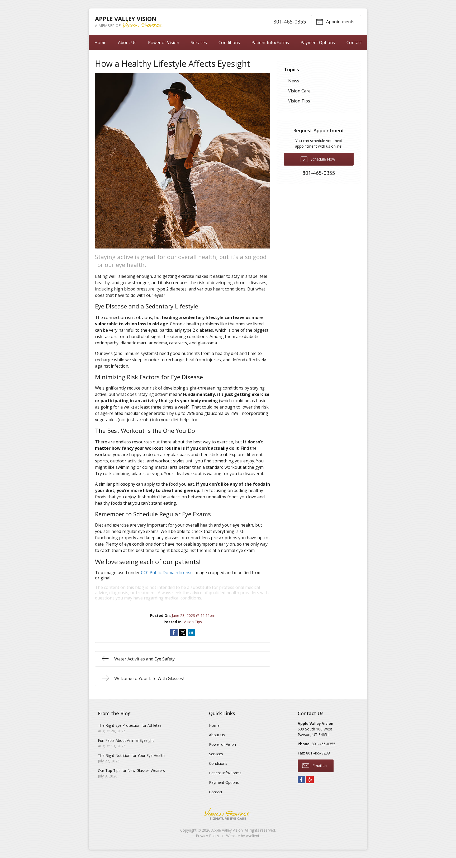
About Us (127, 42)
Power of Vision (163, 42)
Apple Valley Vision (227, 830)
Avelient (252, 835)
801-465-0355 (289, 21)
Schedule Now (322, 159)
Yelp (310, 779)
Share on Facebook (174, 632)
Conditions (229, 42)
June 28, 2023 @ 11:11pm (193, 615)
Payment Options (318, 42)
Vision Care (299, 91)
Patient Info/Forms (270, 42)
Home (100, 42)
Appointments (339, 22)
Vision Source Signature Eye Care (228, 814)
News (293, 81)
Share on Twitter (182, 632)
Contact (354, 42)
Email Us (319, 765)
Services (199, 42)
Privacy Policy (207, 835)
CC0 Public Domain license (167, 572)
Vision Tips (193, 621)
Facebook (301, 779)
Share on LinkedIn (191, 632)
